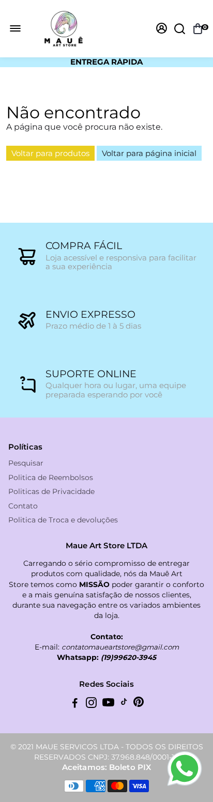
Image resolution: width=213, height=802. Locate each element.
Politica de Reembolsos (50, 478)
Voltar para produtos (50, 153)
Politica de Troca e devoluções (63, 520)
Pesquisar (25, 463)
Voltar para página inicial (149, 153)
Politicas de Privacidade (51, 492)
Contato (23, 506)
